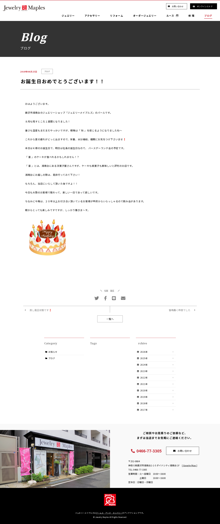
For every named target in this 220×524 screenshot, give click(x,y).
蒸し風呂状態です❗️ (41, 310)
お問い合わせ (177, 6)
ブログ (208, 15)
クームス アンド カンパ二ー (109, 513)
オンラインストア (205, 6)
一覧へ (110, 319)
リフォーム (116, 15)
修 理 (191, 15)
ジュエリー (68, 15)
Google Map (189, 465)
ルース (170, 15)
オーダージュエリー (145, 15)
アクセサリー (92, 15)
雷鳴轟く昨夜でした (179, 310)
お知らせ (52, 351)
